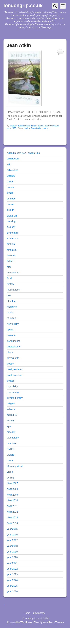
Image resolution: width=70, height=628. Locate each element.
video (10, 472)
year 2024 (12, 580)
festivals (11, 255)
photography (13, 346)
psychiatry (12, 386)
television (12, 443)
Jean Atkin (36, 128)
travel (10, 460)
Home (27, 613)
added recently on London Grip (23, 153)
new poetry (13, 324)
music (10, 312)
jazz (9, 295)
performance (13, 341)
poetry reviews (52, 125)
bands (10, 187)
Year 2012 (12, 512)
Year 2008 (12, 489)
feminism (12, 250)
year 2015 (12, 529)
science (11, 409)
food (9, 278)
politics (10, 380)
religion (11, 403)
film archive (13, 272)
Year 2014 (12, 523)
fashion (11, 244)
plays (10, 352)
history (10, 284)
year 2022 (12, 568)
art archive (12, 170)
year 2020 (12, 557)
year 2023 (11, 128)
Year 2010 (12, 500)
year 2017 (12, 540)
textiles (10, 449)
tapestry (11, 432)
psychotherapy (15, 398)
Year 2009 (12, 494)
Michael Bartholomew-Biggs (23, 125)
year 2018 (12, 546)
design (10, 210)
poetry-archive (14, 375)
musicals (11, 318)
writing (10, 477)
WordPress (26, 622)
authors (11, 175)
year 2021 (12, 563)
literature (11, 301)
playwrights (13, 358)
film (9, 267)
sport (9, 426)
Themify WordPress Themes (49, 622)
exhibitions (12, 238)
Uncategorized (15, 466)
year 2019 (12, 551)
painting (11, 335)
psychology (13, 392)
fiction (10, 261)
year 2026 (12, 591)
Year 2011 (12, 506)
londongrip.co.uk (34, 618)
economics (12, 232)
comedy (11, 198)
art (8, 164)
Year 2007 (12, 483)
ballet (10, 181)
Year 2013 (12, 517)
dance (10, 204)
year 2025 (12, 586)
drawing (11, 221)
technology (13, 437)
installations (13, 289)
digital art (12, 215)
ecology (11, 227)
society (10, 420)
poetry (45, 128)
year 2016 (12, 534)
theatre (10, 454)
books (41, 125)
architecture (13, 158)
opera (10, 329)
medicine (12, 306)
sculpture (12, 415)
